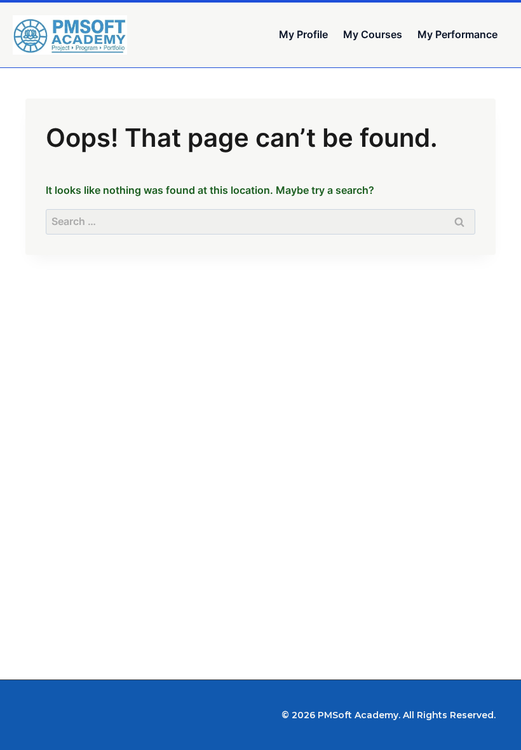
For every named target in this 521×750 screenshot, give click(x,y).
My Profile (303, 34)
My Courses (372, 34)
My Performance (457, 34)
